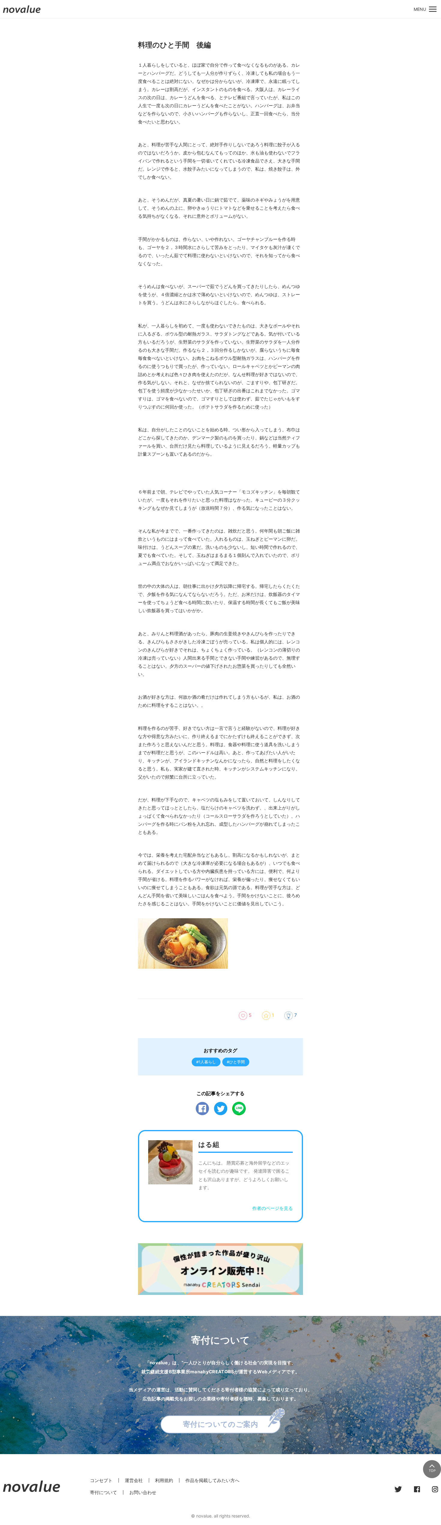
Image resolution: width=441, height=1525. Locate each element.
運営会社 (134, 1480)
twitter (220, 1108)
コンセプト (101, 1480)
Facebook (202, 1108)
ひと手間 (237, 1062)
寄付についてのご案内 (220, 1424)
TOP (432, 1471)
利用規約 (164, 1480)
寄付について (103, 1492)
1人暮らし (207, 1062)
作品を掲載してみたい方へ (212, 1480)
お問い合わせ (142, 1492)
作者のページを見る (272, 1208)
